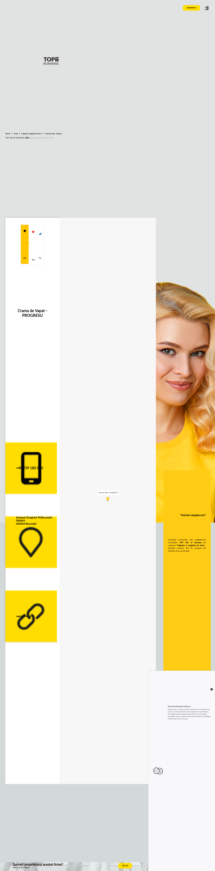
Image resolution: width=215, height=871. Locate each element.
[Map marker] (107, 499)
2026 (27, 138)
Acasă (16, 133)
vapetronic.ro (23, 616)
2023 (42, 138)
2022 (47, 138)
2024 (37, 138)
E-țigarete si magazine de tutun (31, 133)
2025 (32, 138)
